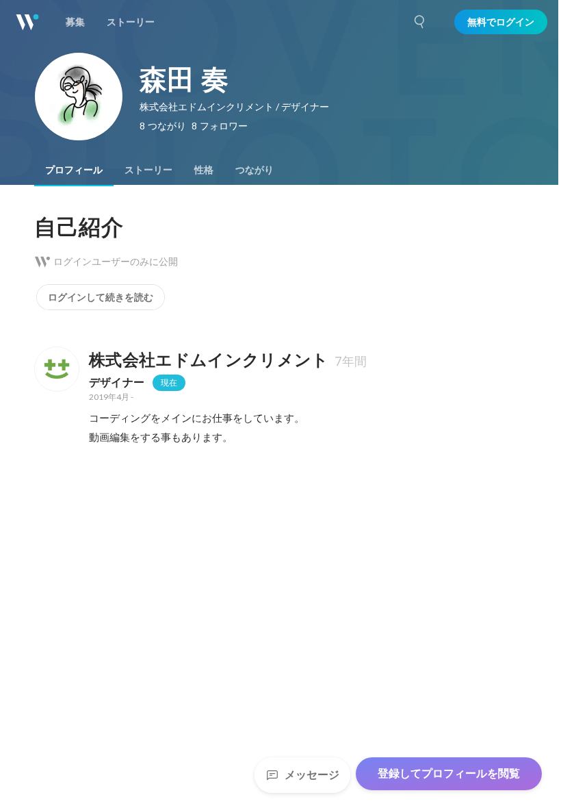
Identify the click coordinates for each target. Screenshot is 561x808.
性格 (203, 170)
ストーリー (148, 170)
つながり (254, 170)
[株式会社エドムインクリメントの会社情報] (56, 369)
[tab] (74, 169)
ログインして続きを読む (100, 297)
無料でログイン (500, 22)
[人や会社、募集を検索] (420, 22)
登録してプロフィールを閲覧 (449, 773)
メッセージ (312, 775)
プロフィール (74, 170)
